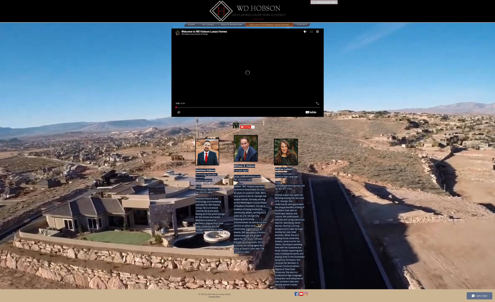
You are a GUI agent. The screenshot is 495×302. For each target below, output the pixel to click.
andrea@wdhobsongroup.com (290, 185)
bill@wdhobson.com (250, 176)
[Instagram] (306, 294)
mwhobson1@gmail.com (208, 189)
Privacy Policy (214, 296)
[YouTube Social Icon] (301, 294)
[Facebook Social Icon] (297, 294)
